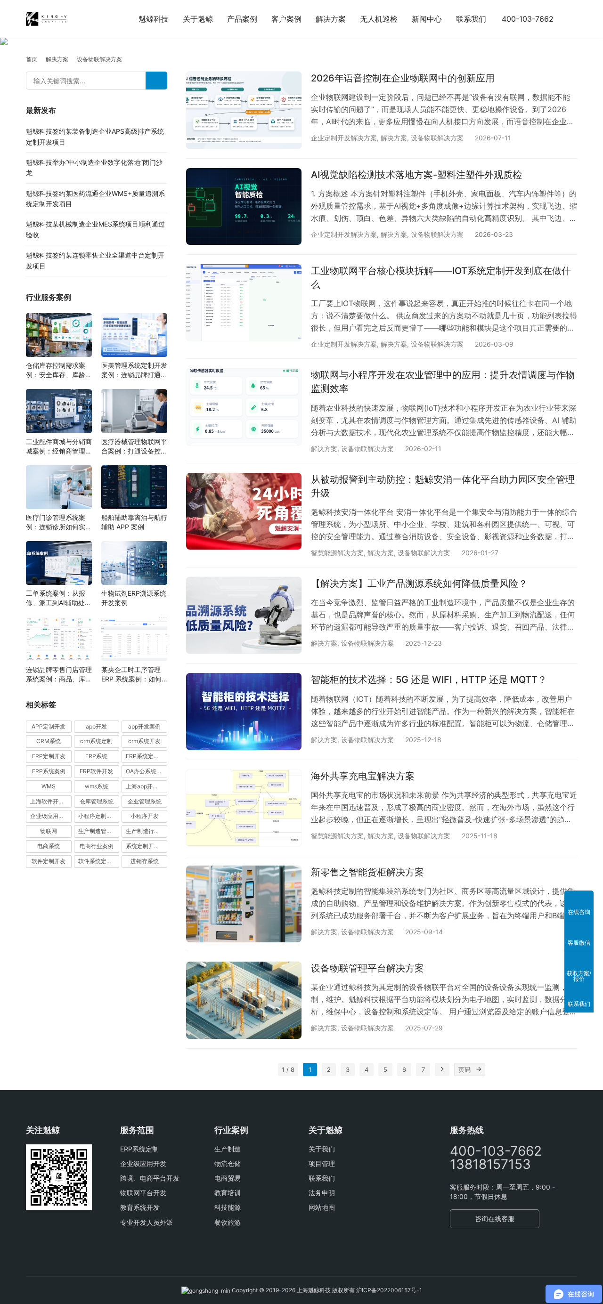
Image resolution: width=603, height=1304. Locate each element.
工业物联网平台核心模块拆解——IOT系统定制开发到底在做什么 (441, 277)
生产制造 (227, 1149)
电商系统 (48, 846)
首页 (31, 59)
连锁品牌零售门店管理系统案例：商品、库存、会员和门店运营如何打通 (59, 674)
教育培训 (227, 1193)
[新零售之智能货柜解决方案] (244, 904)
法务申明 (322, 1193)
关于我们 (322, 1149)
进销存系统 (144, 861)
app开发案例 (144, 726)
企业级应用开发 (143, 1163)
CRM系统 (48, 741)
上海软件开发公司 (51, 801)
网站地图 (322, 1207)
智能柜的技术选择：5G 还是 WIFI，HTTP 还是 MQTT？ (429, 679)
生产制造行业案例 (146, 830)
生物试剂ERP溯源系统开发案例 (133, 598)
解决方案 (331, 19)
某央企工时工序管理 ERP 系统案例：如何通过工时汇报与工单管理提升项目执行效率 (134, 674)
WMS (48, 786)
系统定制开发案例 (146, 846)
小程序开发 (144, 816)
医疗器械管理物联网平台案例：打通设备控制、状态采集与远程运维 (134, 446)
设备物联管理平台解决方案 (367, 968)
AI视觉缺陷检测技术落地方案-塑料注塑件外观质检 (416, 174)
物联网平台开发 (143, 1193)
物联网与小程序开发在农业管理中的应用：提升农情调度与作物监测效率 (443, 381)
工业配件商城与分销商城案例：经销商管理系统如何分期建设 (59, 446)
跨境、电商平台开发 (149, 1178)
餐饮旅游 (227, 1222)
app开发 (96, 726)
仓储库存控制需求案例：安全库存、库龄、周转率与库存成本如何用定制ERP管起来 (59, 370)
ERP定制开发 (48, 756)
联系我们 (471, 19)
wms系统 (96, 786)
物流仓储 (227, 1163)
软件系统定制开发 (99, 861)
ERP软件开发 (96, 771)
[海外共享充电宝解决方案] (244, 807)
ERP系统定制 (139, 1149)
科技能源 (227, 1207)
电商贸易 (227, 1178)
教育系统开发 (140, 1207)
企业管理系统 (145, 801)
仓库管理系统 (97, 801)
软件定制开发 (48, 861)
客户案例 (286, 19)
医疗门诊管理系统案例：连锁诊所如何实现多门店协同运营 (59, 522)
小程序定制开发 (98, 816)
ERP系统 (96, 756)
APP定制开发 (48, 726)
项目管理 (322, 1163)
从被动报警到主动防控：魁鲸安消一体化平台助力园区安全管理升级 (443, 486)
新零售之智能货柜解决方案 (367, 872)
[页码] (478, 1069)
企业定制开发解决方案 (344, 138)
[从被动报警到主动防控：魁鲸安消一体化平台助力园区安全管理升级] (244, 511)
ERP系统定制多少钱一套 (146, 756)
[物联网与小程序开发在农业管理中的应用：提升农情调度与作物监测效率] (244, 406)
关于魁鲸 (198, 19)
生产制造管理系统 (99, 830)
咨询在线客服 (494, 1219)
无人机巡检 (379, 19)
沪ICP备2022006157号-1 (389, 1290)
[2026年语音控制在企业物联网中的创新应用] (244, 110)
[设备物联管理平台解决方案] (244, 1000)
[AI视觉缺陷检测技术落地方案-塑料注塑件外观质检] (244, 206)
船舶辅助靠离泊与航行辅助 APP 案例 (134, 522)
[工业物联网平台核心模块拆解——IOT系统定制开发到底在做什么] (244, 302)
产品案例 (242, 19)
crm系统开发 (144, 741)
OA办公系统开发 (146, 771)
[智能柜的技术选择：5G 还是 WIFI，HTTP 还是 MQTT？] (244, 711)
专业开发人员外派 (146, 1222)
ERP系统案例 (48, 771)
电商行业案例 (97, 846)
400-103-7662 (528, 19)
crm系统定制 (96, 741)
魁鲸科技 (154, 19)
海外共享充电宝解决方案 (363, 776)
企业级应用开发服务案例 (51, 816)
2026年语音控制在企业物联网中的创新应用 (403, 78)
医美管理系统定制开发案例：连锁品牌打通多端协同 (134, 370)
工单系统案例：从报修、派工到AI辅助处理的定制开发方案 (58, 598)
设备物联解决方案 (437, 138)
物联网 (48, 830)
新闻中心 (427, 19)
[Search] (156, 80)
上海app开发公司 (146, 786)
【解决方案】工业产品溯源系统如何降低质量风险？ (419, 583)
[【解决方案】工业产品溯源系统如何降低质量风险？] (244, 615)
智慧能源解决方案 (337, 553)
